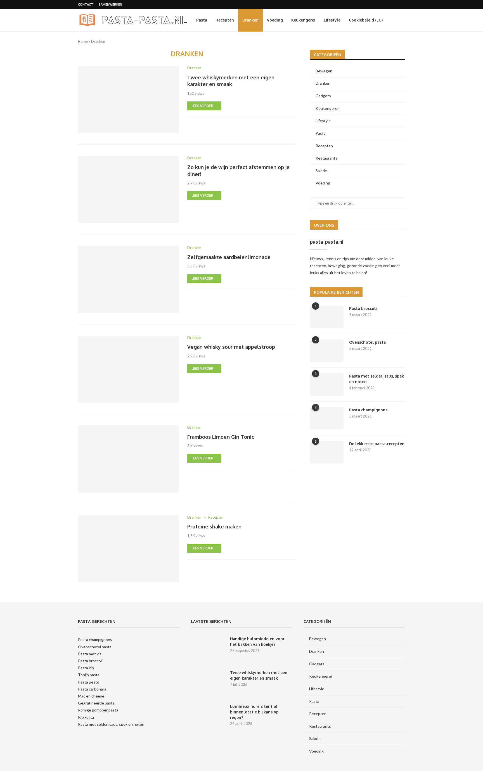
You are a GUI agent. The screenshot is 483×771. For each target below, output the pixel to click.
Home (83, 41)
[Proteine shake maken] (128, 548)
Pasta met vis (89, 653)
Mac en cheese (91, 696)
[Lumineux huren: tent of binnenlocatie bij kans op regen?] (207, 715)
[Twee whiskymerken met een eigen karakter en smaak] (128, 99)
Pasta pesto (88, 682)
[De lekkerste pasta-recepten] (327, 452)
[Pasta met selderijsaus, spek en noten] (327, 384)
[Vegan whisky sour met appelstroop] (128, 369)
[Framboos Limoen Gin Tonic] (128, 458)
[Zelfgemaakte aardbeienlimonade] (128, 279)
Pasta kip (86, 667)
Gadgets (323, 95)
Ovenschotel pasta (367, 342)
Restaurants (326, 158)
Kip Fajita (86, 717)
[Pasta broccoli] (327, 317)
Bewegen (324, 70)
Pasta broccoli (363, 308)
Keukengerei (303, 20)
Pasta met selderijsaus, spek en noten (376, 379)
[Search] (402, 20)
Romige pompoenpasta (98, 710)
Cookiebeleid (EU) (366, 20)
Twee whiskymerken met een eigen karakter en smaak (258, 675)
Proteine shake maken (214, 526)
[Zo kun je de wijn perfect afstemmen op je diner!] (128, 189)
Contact (85, 4)
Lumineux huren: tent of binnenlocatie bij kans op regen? (254, 712)
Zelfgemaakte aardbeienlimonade (229, 257)
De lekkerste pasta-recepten (376, 443)
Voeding (275, 20)
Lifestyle (332, 20)
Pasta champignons (368, 409)
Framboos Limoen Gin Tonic (220, 437)
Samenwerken (110, 4)
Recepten (225, 20)
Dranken (250, 20)
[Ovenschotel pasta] (327, 351)
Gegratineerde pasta (96, 703)
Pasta (201, 20)
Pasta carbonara (92, 689)
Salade (321, 170)
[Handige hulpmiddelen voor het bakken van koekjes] (207, 647)
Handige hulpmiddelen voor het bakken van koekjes (257, 641)
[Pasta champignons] (327, 418)
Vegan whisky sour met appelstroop (231, 347)
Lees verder (202, 106)
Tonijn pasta (89, 674)
